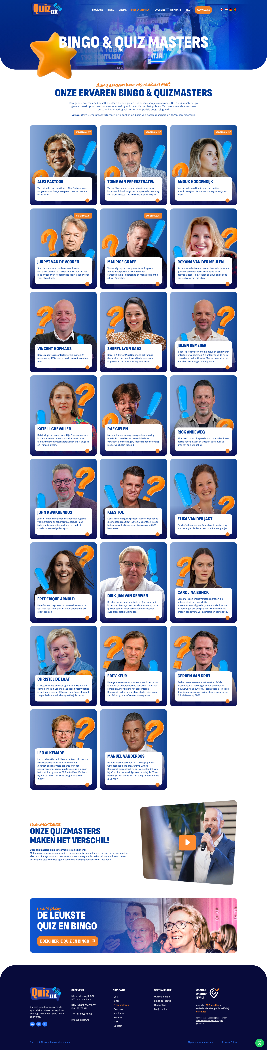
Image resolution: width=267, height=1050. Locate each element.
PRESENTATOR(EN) (140, 9)
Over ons (118, 1009)
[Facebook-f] (44, 1024)
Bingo (117, 1000)
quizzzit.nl (200, 1023)
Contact (118, 1025)
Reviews (118, 1017)
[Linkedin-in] (32, 1024)
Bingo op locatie (162, 1000)
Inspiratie (119, 1013)
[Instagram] (38, 1024)
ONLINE (123, 9)
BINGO (111, 9)
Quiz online (160, 1005)
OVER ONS (160, 9)
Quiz (116, 996)
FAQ (188, 9)
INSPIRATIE (175, 9)
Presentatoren (121, 1005)
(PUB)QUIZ (97, 9)
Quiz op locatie (162, 996)
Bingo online (160, 1009)
